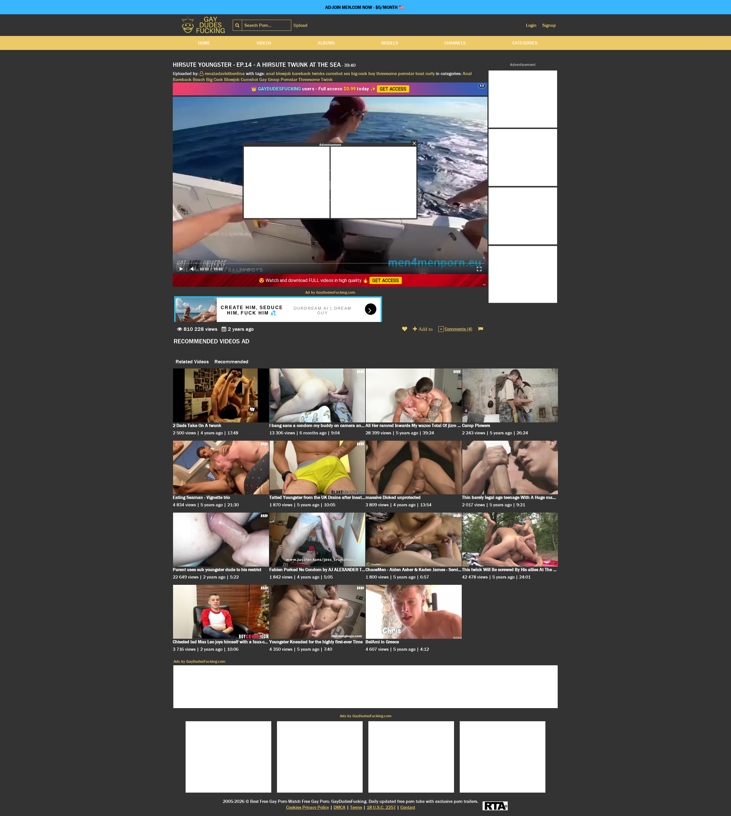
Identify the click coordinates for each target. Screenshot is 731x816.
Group (274, 79)
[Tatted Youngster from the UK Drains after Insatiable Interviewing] (317, 468)
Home (204, 43)
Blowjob (232, 79)
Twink (327, 79)
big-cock (359, 73)
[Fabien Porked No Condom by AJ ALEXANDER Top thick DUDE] (317, 540)
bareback (301, 73)
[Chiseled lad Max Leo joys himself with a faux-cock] (221, 612)
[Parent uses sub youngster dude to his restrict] (221, 540)
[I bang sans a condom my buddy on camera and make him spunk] (317, 395)
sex (347, 73)
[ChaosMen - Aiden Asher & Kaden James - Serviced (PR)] (414, 540)
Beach (199, 79)
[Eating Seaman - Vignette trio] (221, 468)
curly (430, 73)
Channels (455, 43)
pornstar (406, 73)
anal (270, 73)
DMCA (340, 807)
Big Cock (214, 79)
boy (371, 73)
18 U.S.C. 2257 (381, 807)
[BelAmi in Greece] (414, 612)
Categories (524, 43)
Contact (407, 807)
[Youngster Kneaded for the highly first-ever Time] (317, 612)
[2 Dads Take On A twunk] (221, 395)
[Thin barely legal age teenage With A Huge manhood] (510, 468)
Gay (263, 79)
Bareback (182, 79)
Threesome (309, 79)
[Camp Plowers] (510, 395)
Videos (264, 43)
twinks (318, 73)
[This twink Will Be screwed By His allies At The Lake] (510, 540)
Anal (467, 73)
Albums (326, 43)
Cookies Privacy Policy (307, 807)
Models (389, 43)
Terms (356, 807)
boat (419, 73)
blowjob (283, 73)
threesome (386, 73)
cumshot (334, 73)
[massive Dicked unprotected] (414, 468)
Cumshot (249, 79)
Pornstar (289, 79)
